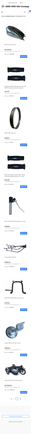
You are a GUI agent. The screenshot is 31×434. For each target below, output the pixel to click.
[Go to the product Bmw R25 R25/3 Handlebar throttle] (15, 206)
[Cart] (29, 12)
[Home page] (15, 6)
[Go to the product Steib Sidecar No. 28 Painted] (15, 370)
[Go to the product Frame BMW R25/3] (15, 248)
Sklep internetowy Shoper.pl (15, 421)
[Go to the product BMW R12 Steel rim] (15, 118)
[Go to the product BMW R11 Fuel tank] (15, 33)
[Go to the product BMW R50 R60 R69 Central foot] (15, 286)
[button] (2, 12)
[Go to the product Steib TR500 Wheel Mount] (15, 329)
